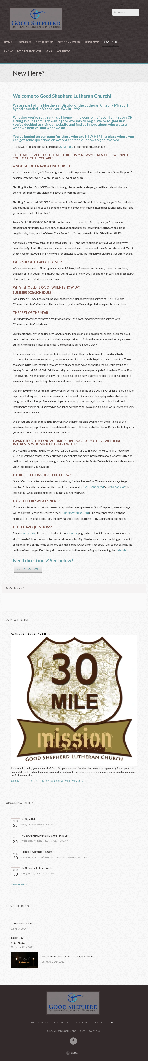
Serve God (92, 42)
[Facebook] (73, 1041)
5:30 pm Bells (29, 819)
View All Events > (19, 884)
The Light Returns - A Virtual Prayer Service (67, 956)
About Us (110, 42)
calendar (121, 550)
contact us (28, 533)
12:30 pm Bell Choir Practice (37, 868)
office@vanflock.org (75, 512)
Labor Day (17, 937)
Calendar (63, 50)
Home (8, 42)
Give (49, 50)
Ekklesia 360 (73, 1053)
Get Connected (69, 42)
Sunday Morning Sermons (22, 50)
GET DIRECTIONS (28, 568)
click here (66, 146)
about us (72, 533)
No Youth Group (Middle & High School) (44, 835)
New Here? (24, 42)
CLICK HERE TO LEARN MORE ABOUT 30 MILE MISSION (47, 781)
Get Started (44, 42)
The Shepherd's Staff (23, 923)
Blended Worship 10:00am (36, 851)
